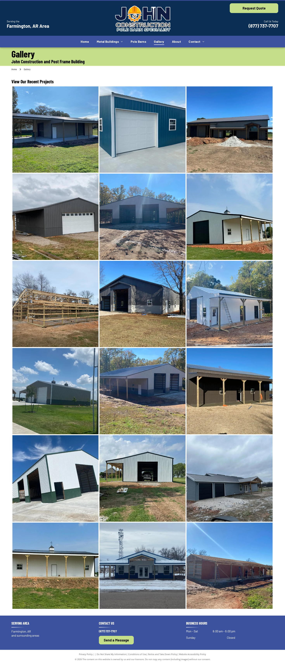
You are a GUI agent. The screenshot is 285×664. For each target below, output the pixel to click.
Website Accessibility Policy (192, 654)
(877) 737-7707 (263, 26)
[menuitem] (85, 41)
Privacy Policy (86, 654)
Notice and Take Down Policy (162, 654)
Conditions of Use (137, 654)
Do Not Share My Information (111, 654)
